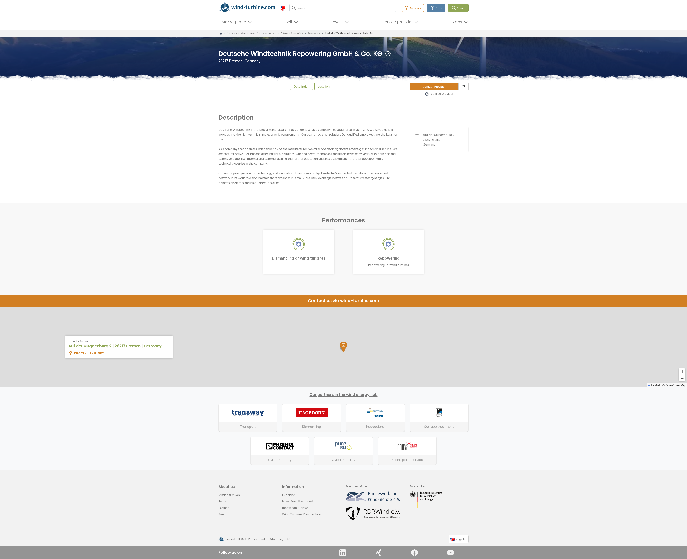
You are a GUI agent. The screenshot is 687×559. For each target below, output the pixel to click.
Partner (223, 508)
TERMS (242, 539)
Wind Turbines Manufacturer (302, 514)
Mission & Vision (229, 495)
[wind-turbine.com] (220, 33)
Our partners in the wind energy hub (344, 394)
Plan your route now (89, 353)
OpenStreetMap (676, 385)
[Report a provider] (463, 86)
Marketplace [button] (234, 22)
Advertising (276, 539)
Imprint (230, 539)
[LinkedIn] (342, 552)
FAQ (288, 539)
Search (461, 8)
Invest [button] (337, 22)
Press (222, 514)
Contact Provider (434, 87)
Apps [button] (457, 22)
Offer (439, 8)
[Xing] (378, 552)
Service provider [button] (398, 22)
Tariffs (263, 539)
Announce (416, 8)
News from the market (297, 501)
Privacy (252, 539)
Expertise (288, 495)
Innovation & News (295, 508)
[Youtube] (450, 552)
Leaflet (655, 385)
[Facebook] (414, 552)
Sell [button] (289, 22)
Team (222, 501)
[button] (283, 8)
